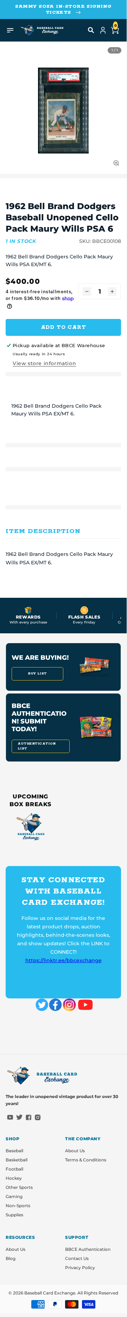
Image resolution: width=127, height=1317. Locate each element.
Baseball (14, 1150)
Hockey (14, 1178)
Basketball (16, 1159)
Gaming (14, 1196)
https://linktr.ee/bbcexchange (63, 960)
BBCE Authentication (87, 1249)
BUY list (37, 674)
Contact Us (77, 1258)
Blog (10, 1258)
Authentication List (37, 746)
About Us (75, 1150)
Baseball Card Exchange (49, 1293)
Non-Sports (18, 1205)
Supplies (14, 1214)
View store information (44, 363)
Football (14, 1169)
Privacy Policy (80, 1267)
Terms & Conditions (85, 1159)
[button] (91, 30)
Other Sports (19, 1187)
